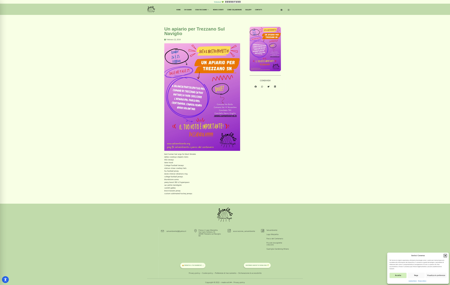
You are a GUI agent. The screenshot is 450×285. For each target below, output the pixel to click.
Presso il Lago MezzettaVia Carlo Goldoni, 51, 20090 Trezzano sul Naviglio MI (210, 233)
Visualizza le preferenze (436, 275)
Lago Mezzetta (272, 234)
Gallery (248, 9)
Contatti (258, 9)
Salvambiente (271, 230)
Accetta (398, 275)
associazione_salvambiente (244, 231)
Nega (416, 275)
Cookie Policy (413, 281)
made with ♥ (226, 282)
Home (178, 9)
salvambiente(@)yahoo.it (176, 231)
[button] (445, 255)
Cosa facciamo (201, 9)
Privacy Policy (422, 281)
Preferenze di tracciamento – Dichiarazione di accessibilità (238, 273)
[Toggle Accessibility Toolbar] (5, 279)
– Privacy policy (238, 282)
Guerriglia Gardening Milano (277, 248)
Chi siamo (188, 9)
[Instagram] (288, 10)
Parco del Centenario (274, 238)
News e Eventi (218, 9)
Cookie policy (207, 273)
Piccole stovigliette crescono (274, 243)
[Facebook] (281, 10)
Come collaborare (234, 9)
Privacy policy (194, 273)
